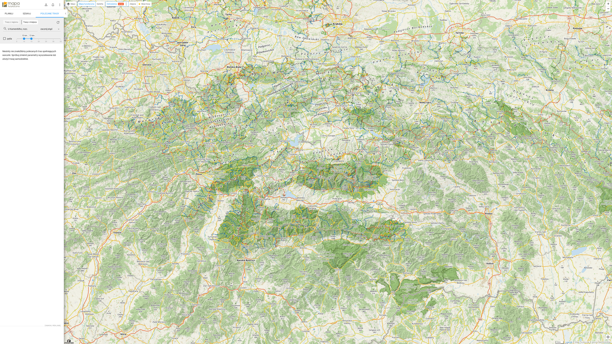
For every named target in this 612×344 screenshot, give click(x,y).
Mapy (72, 4)
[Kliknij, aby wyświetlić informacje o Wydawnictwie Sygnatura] (69, 341)
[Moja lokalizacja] (608, 337)
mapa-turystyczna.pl (11, 4)
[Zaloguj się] (46, 4)
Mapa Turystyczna (582, 342)
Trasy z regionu (11, 22)
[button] (608, 4)
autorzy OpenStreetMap (601, 342)
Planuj (9, 13)
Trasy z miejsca (30, 22)
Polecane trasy (49, 13)
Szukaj (27, 13)
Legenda (568, 342)
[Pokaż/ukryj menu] (59, 4)
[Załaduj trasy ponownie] (58, 22)
